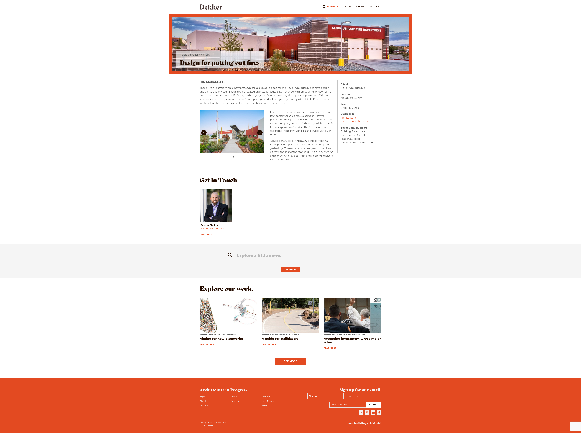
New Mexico (268, 401)
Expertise (332, 7)
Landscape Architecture (355, 121)
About (360, 7)
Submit (374, 404)
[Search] (322, 6)
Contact (374, 7)
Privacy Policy (206, 423)
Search (290, 269)
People (347, 7)
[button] (204, 132)
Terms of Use (220, 423)
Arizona (266, 396)
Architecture (348, 117)
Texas (264, 405)
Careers (235, 401)
